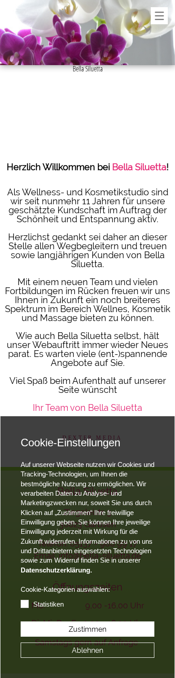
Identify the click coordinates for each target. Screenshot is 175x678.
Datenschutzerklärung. (56, 570)
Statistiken (48, 604)
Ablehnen (87, 650)
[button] (159, 15)
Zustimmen (87, 629)
